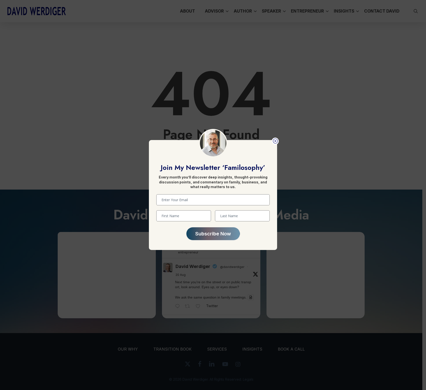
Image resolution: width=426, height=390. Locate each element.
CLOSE (275, 141)
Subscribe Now (213, 234)
